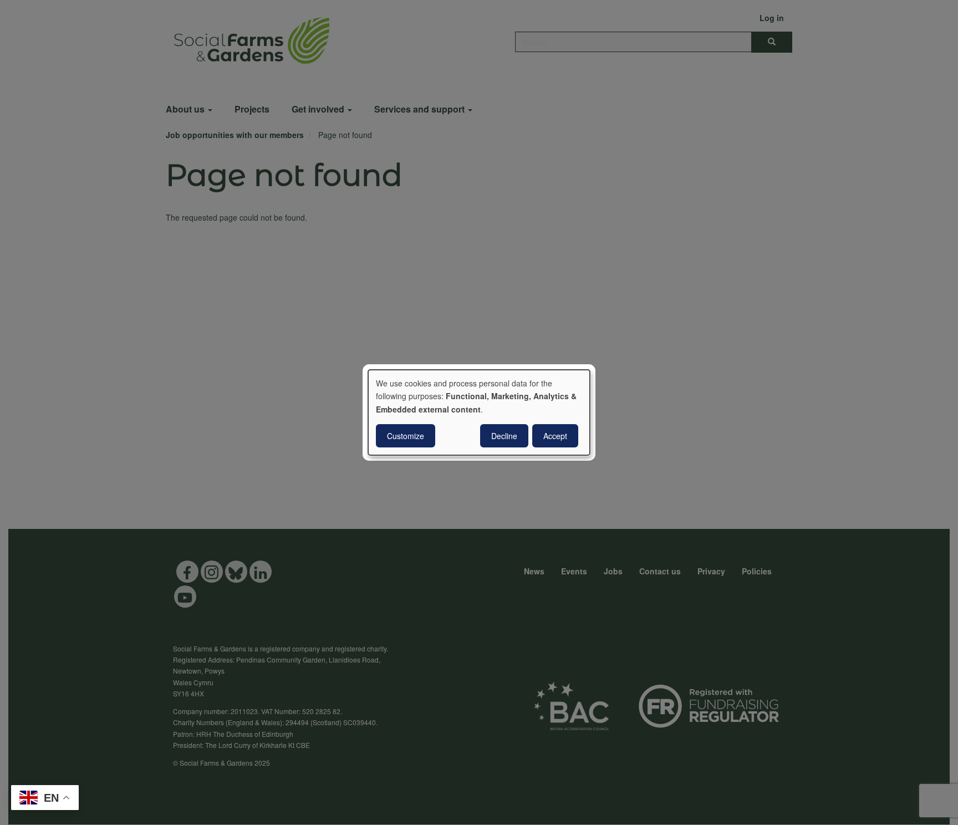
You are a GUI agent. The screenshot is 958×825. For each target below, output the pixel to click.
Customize (405, 435)
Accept (555, 435)
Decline (504, 435)
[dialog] (479, 412)
